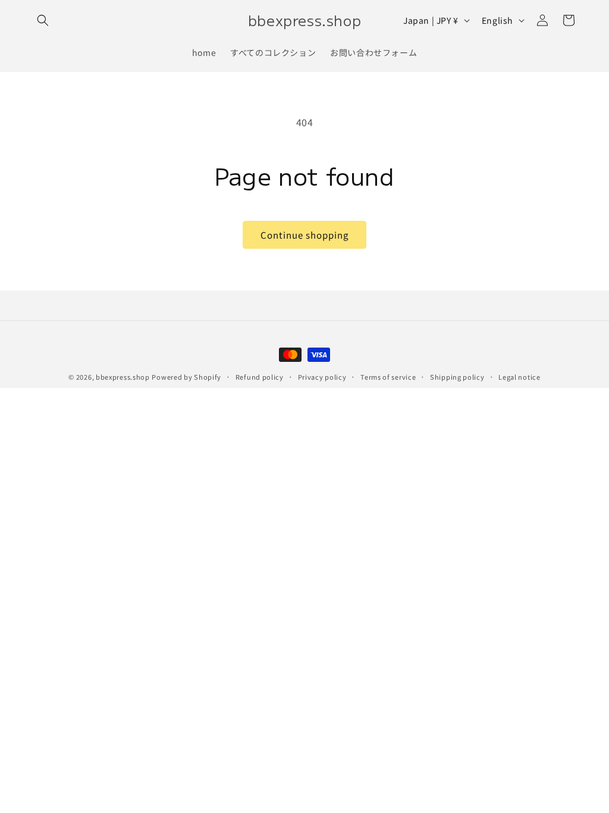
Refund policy (260, 377)
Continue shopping (304, 235)
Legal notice (519, 377)
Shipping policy (457, 377)
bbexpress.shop (123, 377)
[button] (43, 20)
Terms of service (388, 377)
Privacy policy (322, 377)
